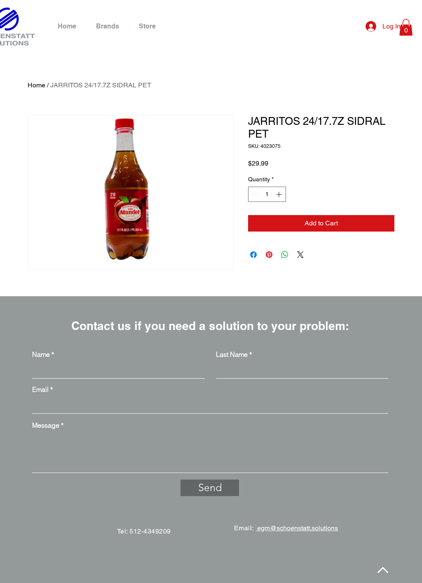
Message (45, 425)
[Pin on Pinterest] (269, 255)
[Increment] (279, 194)
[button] (406, 27)
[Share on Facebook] (253, 255)
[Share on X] (300, 255)
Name (41, 354)
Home (36, 85)
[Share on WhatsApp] (285, 255)
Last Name (232, 354)
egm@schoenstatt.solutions (297, 528)
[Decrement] (254, 194)
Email (40, 389)
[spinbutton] (267, 194)
